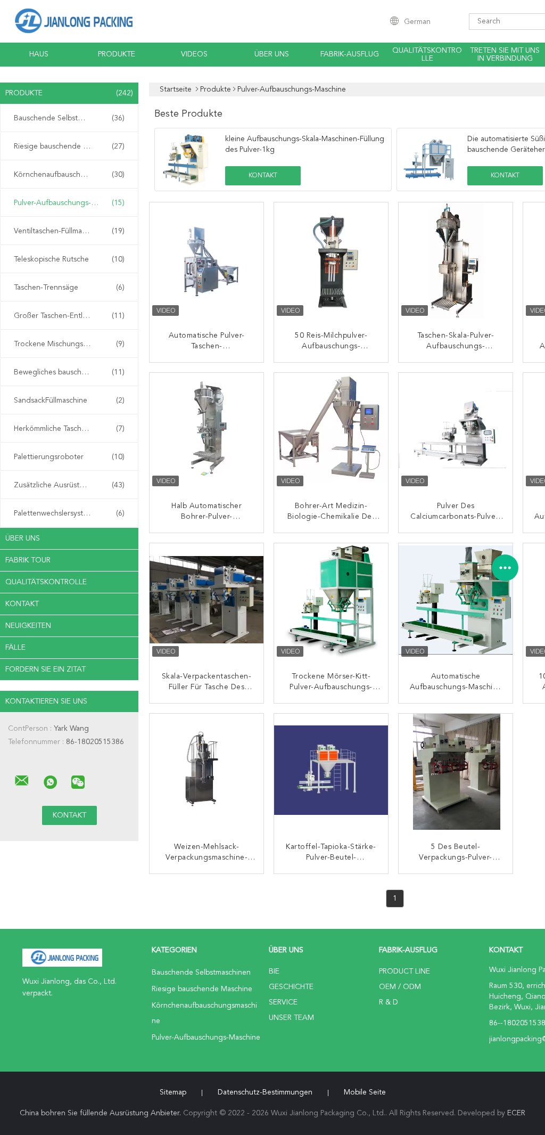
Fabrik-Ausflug (349, 54)
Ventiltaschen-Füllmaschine (69, 231)
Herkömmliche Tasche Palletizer (69, 428)
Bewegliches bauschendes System (71, 372)
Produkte (116, 54)
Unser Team (291, 1018)
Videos (194, 54)
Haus (38, 54)
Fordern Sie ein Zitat (45, 669)
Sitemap (173, 1092)
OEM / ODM (400, 987)
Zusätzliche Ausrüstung (69, 485)
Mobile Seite (365, 1092)
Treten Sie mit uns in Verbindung (505, 54)
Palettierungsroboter (69, 457)
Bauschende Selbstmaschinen (69, 118)
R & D (388, 1002)
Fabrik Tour (28, 560)
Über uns (271, 54)
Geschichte (291, 987)
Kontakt (22, 604)
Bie (274, 971)
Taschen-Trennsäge (69, 287)
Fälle (15, 647)
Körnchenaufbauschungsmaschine (71, 174)
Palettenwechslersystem (69, 513)
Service (283, 1002)
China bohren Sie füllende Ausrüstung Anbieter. (101, 1113)
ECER (516, 1113)
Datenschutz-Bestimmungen (265, 1092)
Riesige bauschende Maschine (69, 146)
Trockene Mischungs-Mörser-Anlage (72, 344)
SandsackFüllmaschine (69, 400)
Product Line (404, 971)
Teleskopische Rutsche (69, 259)
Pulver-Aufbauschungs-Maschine (69, 203)
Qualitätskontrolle (427, 54)
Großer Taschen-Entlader (69, 316)
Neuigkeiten (28, 626)
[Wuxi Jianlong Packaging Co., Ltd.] (21, 781)
